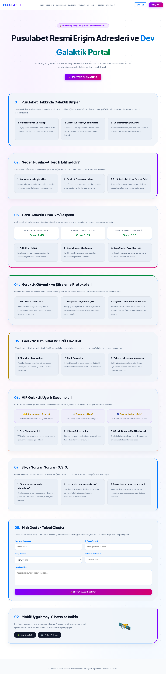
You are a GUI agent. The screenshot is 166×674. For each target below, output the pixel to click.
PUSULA (12, 5)
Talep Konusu (20, 554)
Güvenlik (72, 5)
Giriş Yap (155, 5)
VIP (88, 5)
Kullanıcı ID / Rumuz (93, 554)
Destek (101, 5)
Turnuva (81, 5)
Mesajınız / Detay (22, 567)
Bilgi (42, 5)
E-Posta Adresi (91, 541)
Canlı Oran (61, 5)
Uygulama (110, 5)
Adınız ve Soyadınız (23, 541)
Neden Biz (50, 5)
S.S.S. (93, 5)
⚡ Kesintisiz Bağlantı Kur (83, 77)
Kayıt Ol (140, 5)
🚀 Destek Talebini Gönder (83, 592)
